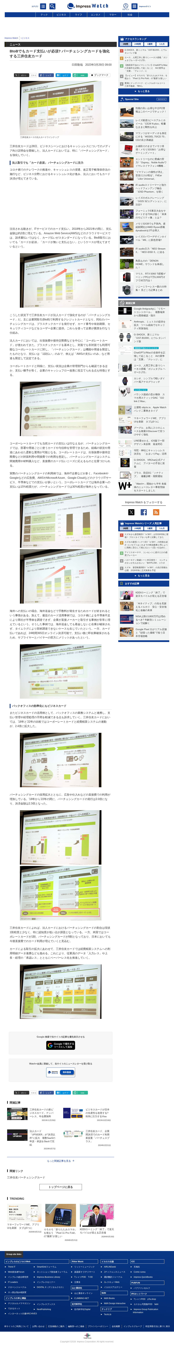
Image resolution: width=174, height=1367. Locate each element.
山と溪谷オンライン (83, 1293)
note (82, 75)
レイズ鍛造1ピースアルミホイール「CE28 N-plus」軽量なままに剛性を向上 (151, 123)
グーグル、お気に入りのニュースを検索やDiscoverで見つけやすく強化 (149, 431)
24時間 (137, 44)
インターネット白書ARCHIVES (22, 1313)
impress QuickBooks (143, 1277)
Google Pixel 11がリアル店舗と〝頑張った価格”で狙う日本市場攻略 (151, 632)
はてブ (65, 75)
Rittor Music (78, 1261)
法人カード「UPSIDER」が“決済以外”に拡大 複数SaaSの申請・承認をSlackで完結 (42, 1138)
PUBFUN (135, 1283)
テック (44, 14)
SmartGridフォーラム (46, 1267)
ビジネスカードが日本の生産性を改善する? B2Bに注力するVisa (97, 1113)
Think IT (11, 1267)
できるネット (14, 1308)
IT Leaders (13, 1282)
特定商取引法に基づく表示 (157, 1326)
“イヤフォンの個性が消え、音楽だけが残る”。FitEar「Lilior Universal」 (150, 175)
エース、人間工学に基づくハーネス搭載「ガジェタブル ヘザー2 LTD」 (150, 369)
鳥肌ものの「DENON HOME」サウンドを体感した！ (150, 264)
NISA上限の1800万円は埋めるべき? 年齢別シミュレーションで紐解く (151, 619)
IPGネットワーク (139, 1294)
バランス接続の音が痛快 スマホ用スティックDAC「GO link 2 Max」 (149, 398)
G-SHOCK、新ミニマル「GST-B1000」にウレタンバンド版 (150, 338)
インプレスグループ (133, 1326)
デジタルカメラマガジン (19, 1303)
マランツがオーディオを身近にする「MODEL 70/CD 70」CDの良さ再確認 (151, 136)
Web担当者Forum (16, 1272)
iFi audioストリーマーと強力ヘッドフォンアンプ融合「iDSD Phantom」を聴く (151, 188)
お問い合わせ (38, 1326)
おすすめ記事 (132, 583)
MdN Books (109, 1298)
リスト (34, 75)
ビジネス (61, 14)
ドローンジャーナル (17, 1287)
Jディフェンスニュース (114, 1272)
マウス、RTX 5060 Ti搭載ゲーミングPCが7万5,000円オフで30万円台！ (151, 277)
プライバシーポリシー (98, 1326)
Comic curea (139, 1272)
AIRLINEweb (110, 1267)
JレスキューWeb (111, 1282)
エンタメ (95, 14)
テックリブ (107, 1309)
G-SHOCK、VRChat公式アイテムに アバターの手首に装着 (149, 463)
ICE (133, 1261)
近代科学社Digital (82, 1309)
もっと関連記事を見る (59, 1161)
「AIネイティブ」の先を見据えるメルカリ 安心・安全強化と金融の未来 (151, 607)
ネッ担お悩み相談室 (17, 1292)
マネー (112, 14)
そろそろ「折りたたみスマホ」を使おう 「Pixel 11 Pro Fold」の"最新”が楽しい (60, 1233)
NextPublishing (44, 1309)
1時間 (125, 44)
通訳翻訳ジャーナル (113, 1277)
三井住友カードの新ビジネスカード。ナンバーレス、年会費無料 (41, 1113)
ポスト (24, 75)
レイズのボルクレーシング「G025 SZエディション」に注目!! (151, 201)
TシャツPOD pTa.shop (145, 1299)
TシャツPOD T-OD (83, 1277)
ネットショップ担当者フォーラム (52, 1272)
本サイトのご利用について (16, 1326)
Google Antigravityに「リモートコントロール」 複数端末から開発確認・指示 (149, 312)
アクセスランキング (135, 39)
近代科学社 (77, 1304)
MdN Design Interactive (115, 1303)
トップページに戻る (60, 1187)
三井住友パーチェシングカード (26, 1177)
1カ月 (162, 44)
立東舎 (77, 1282)
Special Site (132, 99)
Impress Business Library (48, 1277)
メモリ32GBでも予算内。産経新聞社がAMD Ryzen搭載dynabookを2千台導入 (151, 227)
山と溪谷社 (77, 1288)
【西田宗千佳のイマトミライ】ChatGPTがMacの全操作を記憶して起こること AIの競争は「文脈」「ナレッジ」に (146, 68)
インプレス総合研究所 (18, 1277)
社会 (130, 14)
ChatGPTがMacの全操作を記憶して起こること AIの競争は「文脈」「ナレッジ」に (149, 356)
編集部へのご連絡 (76, 1326)
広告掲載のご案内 (56, 1326)
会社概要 (116, 1326)
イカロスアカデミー (113, 1287)
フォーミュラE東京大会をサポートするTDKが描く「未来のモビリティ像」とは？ (151, 214)
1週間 (149, 44)
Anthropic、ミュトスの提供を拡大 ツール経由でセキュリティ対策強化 (150, 325)
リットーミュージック (84, 1267)
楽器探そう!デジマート (84, 1272)
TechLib (107, 1314)
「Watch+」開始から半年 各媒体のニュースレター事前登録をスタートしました (150, 487)
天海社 (137, 1267)
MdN (104, 1293)
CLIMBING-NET (81, 1298)
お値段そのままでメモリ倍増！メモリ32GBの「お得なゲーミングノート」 (151, 149)
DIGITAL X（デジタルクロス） (51, 1287)
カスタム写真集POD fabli (146, 1304)
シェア (48, 75)
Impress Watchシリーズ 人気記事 (143, 523)
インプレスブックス (46, 1304)
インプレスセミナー (46, 1282)
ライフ (78, 14)
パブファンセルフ (142, 1288)
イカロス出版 (108, 1261)
